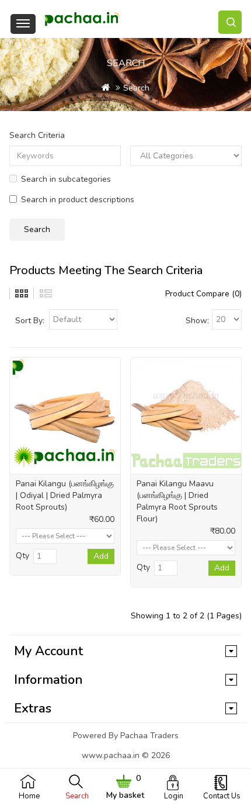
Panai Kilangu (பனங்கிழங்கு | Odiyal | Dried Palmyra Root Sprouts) (65, 495)
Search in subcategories (66, 179)
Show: (197, 320)
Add (101, 556)
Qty (22, 555)
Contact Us (221, 796)
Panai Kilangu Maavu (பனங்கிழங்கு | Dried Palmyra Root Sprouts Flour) (177, 501)
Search (77, 796)
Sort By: (29, 320)
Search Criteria (37, 135)
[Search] (230, 22)
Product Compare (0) (203, 293)
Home (29, 796)
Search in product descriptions (77, 199)
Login (173, 796)
